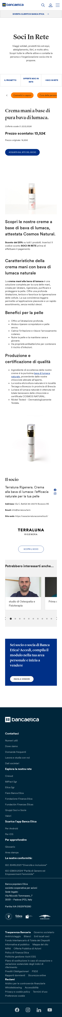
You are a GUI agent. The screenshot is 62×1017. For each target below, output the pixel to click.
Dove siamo (11, 746)
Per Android (11, 828)
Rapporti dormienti (15, 975)
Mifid (8, 948)
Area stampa (12, 852)
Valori (8, 815)
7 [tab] (37, 618)
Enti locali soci (41, 936)
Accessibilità (31, 987)
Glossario (10, 846)
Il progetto (10, 80)
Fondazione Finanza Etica (18, 798)
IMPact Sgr (11, 781)
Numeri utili (11, 740)
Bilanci (27, 936)
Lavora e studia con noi (17, 757)
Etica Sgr (10, 787)
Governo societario (44, 932)
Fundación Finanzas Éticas (19, 804)
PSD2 (35, 971)
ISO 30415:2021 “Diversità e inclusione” (26, 865)
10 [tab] (51, 618)
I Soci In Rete (51, 80)
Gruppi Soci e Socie (15, 810)
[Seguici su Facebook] (17, 1010)
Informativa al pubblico (17, 944)
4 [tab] (24, 618)
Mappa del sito (40, 944)
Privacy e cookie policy (17, 991)
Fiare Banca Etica (14, 792)
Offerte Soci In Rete (31, 80)
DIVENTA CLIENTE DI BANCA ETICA (29, 14)
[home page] (12, 4)
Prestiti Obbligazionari (17, 971)
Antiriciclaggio (13, 936)
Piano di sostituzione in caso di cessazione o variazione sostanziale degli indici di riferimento (28, 964)
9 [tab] (46, 618)
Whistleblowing (13, 987)
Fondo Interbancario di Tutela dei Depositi (27, 940)
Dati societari (12, 763)
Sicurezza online (37, 975)
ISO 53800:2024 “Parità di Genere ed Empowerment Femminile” (25, 872)
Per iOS (9, 834)
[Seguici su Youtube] (50, 1010)
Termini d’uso (40, 991)
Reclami (10, 979)
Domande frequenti (15, 751)
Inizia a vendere (22, 679)
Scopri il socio (31, 549)
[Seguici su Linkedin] (39, 1010)
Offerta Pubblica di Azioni (27, 948)
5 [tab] (28, 618)
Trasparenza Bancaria (18, 932)
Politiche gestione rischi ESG (20, 956)
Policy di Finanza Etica (17, 952)
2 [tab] (15, 618)
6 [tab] (33, 618)
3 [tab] (19, 618)
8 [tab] (42, 618)
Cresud (9, 775)
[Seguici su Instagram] (28, 1010)
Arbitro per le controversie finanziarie (25, 983)
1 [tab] (10, 618)
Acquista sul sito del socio (22, 152)
